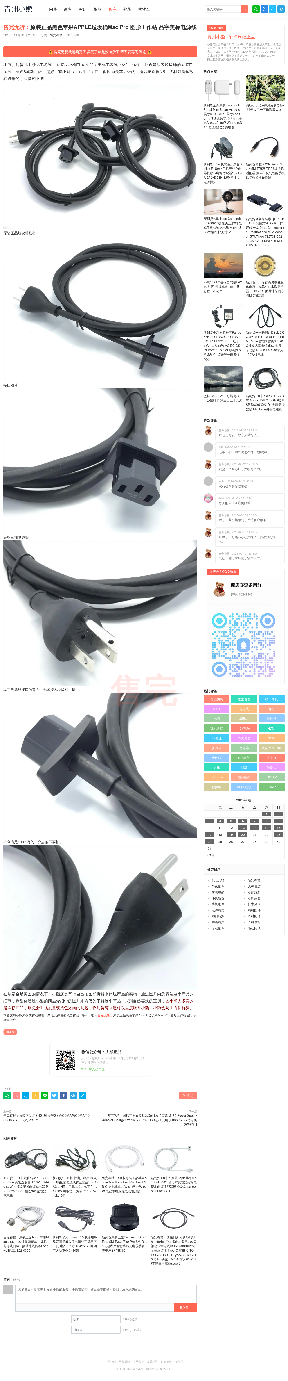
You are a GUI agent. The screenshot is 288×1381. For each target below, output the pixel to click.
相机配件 (254, 910)
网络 (244, 767)
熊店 (83, 9)
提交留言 (185, 1307)
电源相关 (218, 910)
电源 (217, 718)
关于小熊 (110, 1361)
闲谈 (53, 9)
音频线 (216, 757)
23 (278, 834)
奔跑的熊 (216, 699)
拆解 (98, 9)
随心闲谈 (254, 928)
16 (278, 827)
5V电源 (217, 738)
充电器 (244, 747)
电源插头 (244, 777)
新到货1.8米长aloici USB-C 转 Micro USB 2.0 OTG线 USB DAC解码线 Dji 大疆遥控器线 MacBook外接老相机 (265, 402)
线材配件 (254, 916)
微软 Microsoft (271, 747)
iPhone (272, 787)
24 (210, 841)
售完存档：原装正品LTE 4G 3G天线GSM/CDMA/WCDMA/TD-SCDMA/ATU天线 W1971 (47, 1117)
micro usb (217, 777)
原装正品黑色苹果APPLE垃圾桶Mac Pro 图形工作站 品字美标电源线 (100, 1017)
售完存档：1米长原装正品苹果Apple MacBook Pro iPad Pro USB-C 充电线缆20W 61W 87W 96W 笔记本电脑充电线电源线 (124, 1184)
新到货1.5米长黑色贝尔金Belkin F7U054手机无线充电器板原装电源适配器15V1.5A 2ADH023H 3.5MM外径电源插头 (223, 173)
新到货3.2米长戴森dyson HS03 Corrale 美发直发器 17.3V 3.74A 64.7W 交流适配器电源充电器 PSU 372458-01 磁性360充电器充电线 (26, 1187)
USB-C (216, 708)
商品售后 (138, 1361)
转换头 (271, 767)
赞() (188, 1095)
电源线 (10, 1032)
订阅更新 (166, 1361)
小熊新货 (218, 898)
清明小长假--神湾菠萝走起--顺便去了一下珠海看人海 (265, 107)
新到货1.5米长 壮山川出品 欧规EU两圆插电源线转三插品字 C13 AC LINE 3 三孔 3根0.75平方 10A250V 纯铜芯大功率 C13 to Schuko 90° (75, 1187)
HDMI (272, 728)
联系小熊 (152, 1361)
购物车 (144, 9)
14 (254, 827)
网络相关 (218, 922)
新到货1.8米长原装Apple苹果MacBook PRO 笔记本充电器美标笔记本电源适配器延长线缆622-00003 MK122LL (174, 1184)
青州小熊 (87, 1015)
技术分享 (254, 904)
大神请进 (254, 886)
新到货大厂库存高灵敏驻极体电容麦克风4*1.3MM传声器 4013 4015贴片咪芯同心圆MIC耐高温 (265, 289)
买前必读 (124, 1361)
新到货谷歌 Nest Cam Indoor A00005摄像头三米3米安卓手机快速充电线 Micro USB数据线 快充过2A (223, 225)
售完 (112, 9)
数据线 (216, 787)
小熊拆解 (254, 892)
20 (243, 834)
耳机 (271, 708)
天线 (217, 767)
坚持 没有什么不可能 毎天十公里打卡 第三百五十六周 (223, 398)
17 (210, 834)
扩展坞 (216, 747)
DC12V (272, 777)
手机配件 (218, 904)
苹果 (271, 738)
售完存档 (56, 35)
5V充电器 (244, 738)
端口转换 (271, 699)
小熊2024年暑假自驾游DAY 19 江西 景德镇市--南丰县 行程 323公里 (223, 286)
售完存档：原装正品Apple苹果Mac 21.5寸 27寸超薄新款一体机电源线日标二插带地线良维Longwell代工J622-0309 (26, 1244)
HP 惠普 (244, 757)
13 (243, 827)
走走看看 (244, 699)
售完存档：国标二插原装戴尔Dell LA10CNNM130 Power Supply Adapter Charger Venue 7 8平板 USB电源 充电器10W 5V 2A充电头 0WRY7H (149, 1119)
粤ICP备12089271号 (158, 1369)
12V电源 (244, 728)
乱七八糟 (216, 728)
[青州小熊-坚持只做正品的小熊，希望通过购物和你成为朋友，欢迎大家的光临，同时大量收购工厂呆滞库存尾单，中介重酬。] (18, 9)
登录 (127, 9)
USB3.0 (244, 718)
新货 (68, 9)
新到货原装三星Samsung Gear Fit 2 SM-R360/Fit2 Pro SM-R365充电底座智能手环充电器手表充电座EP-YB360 (124, 1244)
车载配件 (218, 928)
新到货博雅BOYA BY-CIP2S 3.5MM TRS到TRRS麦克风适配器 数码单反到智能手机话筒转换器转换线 (265, 171)
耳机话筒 (254, 922)
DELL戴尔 (244, 787)
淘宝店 (179, 1361)
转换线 (271, 718)
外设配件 (218, 886)
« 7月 (210, 855)
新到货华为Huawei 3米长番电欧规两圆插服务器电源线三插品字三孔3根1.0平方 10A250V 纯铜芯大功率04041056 (75, 1244)
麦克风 (271, 757)
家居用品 (218, 892)
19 (231, 834)
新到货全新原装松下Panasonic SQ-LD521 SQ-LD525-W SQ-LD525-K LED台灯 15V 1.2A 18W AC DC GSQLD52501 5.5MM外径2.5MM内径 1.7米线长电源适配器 (222, 345)
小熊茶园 (254, 898)
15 (266, 827)
